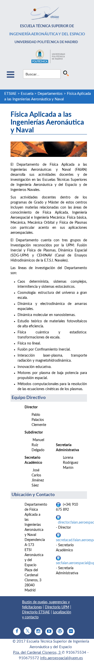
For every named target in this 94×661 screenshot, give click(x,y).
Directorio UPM (57, 607)
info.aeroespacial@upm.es (61, 658)
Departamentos (50, 94)
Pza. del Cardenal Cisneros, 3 (37, 652)
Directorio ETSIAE (36, 612)
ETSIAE (10, 94)
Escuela (27, 94)
